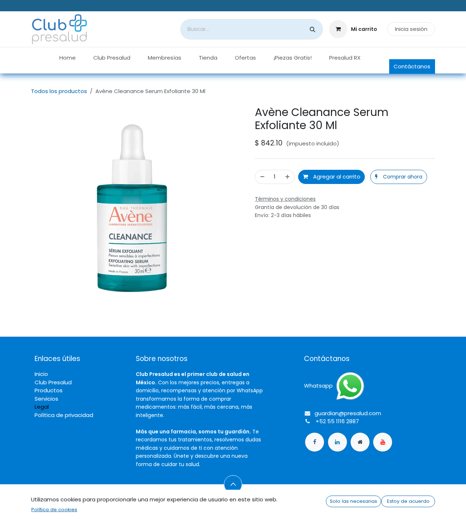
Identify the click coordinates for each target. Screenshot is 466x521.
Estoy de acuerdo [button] (408, 501)
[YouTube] (382, 442)
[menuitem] (67, 58)
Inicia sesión (411, 29)
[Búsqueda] (312, 29)
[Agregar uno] (288, 177)
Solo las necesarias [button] (353, 501)
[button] (398, 177)
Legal (42, 406)
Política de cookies (54, 509)
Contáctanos (412, 66)
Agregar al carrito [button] (336, 176)
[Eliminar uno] (262, 177)
